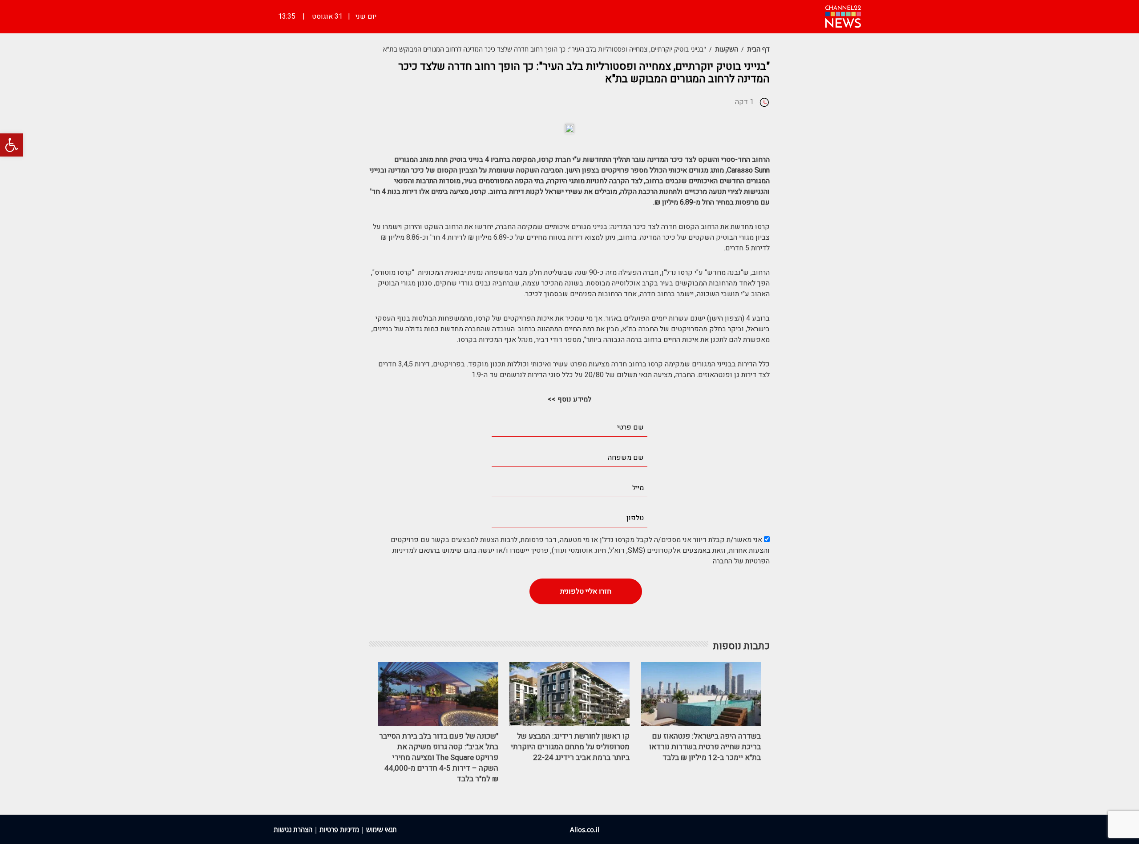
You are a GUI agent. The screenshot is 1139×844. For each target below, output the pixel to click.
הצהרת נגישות (293, 829)
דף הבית (758, 48)
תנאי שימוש (381, 829)
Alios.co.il (584, 829)
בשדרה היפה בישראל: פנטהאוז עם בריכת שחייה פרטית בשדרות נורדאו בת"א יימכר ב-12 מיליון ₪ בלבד (705, 747)
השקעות (726, 48)
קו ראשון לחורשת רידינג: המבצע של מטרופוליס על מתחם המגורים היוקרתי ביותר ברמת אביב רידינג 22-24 (570, 747)
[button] (11, 145)
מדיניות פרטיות (339, 829)
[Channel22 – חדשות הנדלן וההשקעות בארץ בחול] (843, 15)
